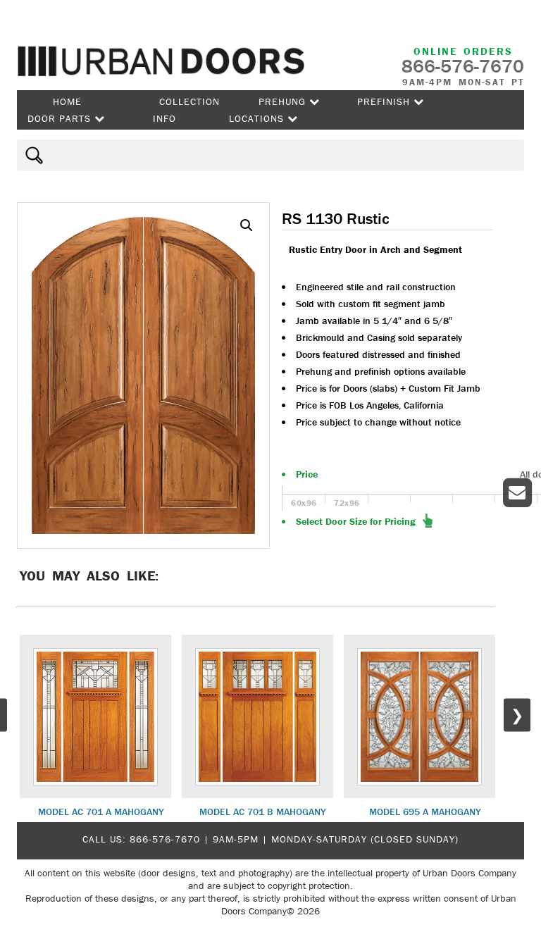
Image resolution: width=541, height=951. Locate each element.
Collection (189, 101)
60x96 (304, 502)
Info (164, 118)
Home (67, 101)
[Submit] (32, 155)
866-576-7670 (165, 839)
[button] (246, 225)
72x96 (347, 502)
